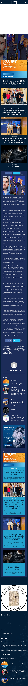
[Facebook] (10, 582)
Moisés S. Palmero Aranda (15, 25)
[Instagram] (13, 582)
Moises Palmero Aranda (12, 38)
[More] (22, 173)
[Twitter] (15, 582)
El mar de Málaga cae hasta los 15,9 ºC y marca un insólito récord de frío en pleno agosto (14, 83)
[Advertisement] (14, 19)
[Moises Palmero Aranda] (5, 38)
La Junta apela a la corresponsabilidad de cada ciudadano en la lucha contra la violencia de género (19, 349)
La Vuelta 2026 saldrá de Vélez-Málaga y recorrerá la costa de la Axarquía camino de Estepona (18, 419)
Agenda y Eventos (14, 136)
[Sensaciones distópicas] (14, 154)
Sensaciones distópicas (14, 166)
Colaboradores (6, 25)
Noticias (23, 25)
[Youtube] (17, 582)
